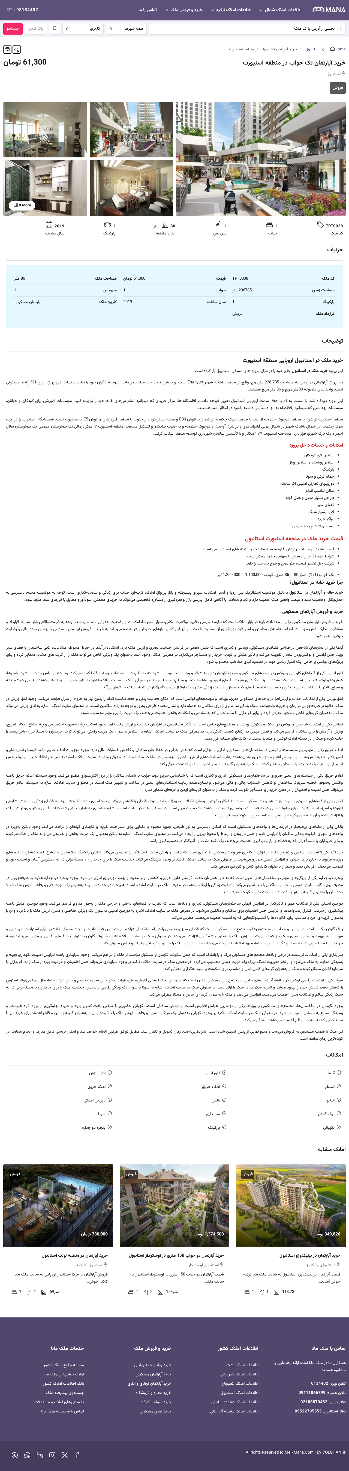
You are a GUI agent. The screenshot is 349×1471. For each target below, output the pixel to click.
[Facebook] (77, 1457)
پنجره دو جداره (94, 1128)
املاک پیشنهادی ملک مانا (63, 1374)
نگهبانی (329, 1128)
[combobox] (126, 29)
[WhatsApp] (27, 1457)
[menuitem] (22, 10)
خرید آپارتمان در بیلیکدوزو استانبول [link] (309, 1255)
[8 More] (45, 188)
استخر (330, 1087)
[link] (291, 1205)
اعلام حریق (97, 1087)
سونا (102, 1114)
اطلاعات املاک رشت (242, 1365)
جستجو (13, 29)
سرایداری (213, 1114)
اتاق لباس (212, 1073)
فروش (338, 88)
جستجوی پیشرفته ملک (65, 1393)
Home (340, 49)
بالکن (216, 1100)
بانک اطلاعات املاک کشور (63, 1384)
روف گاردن (326, 1114)
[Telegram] (15, 1457)
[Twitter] (65, 1457)
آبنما (331, 1073)
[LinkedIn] (40, 1457)
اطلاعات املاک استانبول (239, 1393)
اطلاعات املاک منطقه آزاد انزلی (234, 1411)
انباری (330, 1100)
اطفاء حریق (211, 1087)
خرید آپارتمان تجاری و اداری (149, 1384)
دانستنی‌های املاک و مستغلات (59, 1402)
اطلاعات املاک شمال (283, 10)
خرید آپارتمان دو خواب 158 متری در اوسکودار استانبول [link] (176, 1255)
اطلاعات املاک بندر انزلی (239, 1374)
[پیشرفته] (54, 29)
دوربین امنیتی (95, 1100)
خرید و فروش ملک (186, 10)
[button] (17, 49)
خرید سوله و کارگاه (156, 1402)
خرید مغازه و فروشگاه (153, 1393)
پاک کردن (35, 29)
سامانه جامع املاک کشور (64, 1365)
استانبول (312, 49)
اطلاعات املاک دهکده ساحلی (234, 1402)
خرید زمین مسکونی (155, 1411)
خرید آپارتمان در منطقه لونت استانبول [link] (75, 1255)
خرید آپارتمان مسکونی (153, 1374)
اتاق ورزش (97, 1073)
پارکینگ (214, 1128)
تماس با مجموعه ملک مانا (62, 1411)
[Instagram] (52, 1457)
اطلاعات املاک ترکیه (233, 10)
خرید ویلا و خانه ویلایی (152, 1365)
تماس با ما (148, 10)
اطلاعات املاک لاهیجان (239, 1384)
